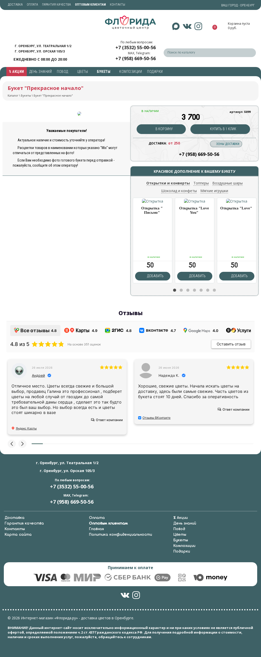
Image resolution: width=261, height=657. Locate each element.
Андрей (38, 375)
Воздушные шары (227, 183)
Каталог (13, 95)
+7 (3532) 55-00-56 (135, 47)
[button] (174, 290)
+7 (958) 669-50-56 (135, 58)
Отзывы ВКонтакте (156, 418)
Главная (96, 529)
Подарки (155, 72)
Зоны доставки (227, 144)
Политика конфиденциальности (120, 535)
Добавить (155, 276)
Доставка (15, 4)
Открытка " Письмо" (152, 210)
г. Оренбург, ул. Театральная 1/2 (43, 46)
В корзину (164, 129)
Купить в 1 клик (222, 129)
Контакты (117, 4)
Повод (63, 72)
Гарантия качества (56, 4)
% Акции (16, 72)
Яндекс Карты (26, 428)
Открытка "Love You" (194, 210)
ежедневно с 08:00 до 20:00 (40, 59)
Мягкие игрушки (214, 190)
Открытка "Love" (236, 208)
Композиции (130, 72)
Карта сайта (18, 535)
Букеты (104, 72)
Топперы (201, 183)
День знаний (40, 72)
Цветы (83, 72)
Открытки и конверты (168, 183)
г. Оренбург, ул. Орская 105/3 (40, 51)
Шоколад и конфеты (179, 190)
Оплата (32, 4)
